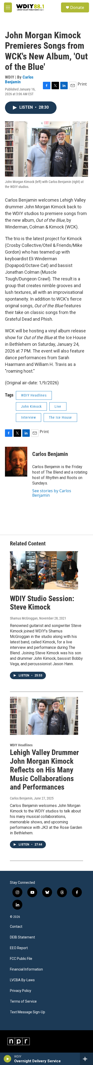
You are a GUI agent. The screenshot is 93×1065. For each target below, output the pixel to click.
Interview (28, 417)
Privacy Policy (20, 991)
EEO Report (19, 948)
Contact (16, 927)
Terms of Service (23, 1001)
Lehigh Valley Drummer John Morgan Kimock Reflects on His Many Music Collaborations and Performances (44, 769)
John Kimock (31, 406)
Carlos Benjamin (19, 79)
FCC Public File (21, 959)
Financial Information (26, 969)
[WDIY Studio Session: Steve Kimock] (44, 570)
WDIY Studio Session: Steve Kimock (42, 603)
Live (58, 406)
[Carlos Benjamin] (16, 462)
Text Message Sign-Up (27, 1012)
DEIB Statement (22, 937)
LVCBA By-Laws (22, 980)
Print (82, 84)
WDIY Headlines (34, 395)
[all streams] (86, 1059)
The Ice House (60, 417)
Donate (77, 7)
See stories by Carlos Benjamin (51, 493)
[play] (7, 1058)
